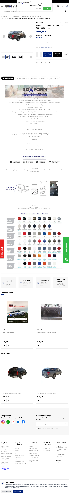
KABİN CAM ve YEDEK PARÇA (33, 461)
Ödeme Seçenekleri (22, 78)
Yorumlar (34, 78)
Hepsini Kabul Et (18, 491)
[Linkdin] (18, 422)
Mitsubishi (5, 330)
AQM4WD (39, 330)
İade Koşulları (54, 78)
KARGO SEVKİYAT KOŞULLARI (19, 458)
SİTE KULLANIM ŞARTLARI (7, 453)
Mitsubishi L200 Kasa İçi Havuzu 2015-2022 (12, 332)
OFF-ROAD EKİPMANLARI (34, 455)
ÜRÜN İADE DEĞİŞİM (19, 461)
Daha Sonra (38, 8)
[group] (17, 36)
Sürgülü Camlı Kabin (36, 16)
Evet (47, 8)
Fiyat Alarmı (49, 63)
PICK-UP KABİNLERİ (14, 16)
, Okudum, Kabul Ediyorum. (48, 428)
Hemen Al (57, 54)
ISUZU (4, 391)
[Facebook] (23, 422)
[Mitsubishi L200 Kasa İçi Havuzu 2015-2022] (17, 312)
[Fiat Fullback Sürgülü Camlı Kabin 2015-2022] (52, 373)
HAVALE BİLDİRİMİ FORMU (20, 463)
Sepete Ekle (46, 54)
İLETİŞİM (17, 448)
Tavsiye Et (39, 63)
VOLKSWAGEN (41, 23)
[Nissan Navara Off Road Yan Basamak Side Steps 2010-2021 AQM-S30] (52, 312)
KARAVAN (31, 446)
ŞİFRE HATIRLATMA (19, 453)
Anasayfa (4, 16)
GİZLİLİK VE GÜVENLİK (6, 456)
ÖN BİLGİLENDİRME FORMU (5, 447)
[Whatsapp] (8, 422)
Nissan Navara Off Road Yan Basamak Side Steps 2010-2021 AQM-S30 (51, 333)
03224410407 (59, 456)
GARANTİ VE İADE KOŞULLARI (5, 459)
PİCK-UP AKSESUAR (33, 453)
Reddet (31, 486)
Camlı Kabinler (25, 16)
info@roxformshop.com (61, 462)
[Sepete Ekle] (4, 345)
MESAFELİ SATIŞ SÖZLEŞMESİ (4, 450)
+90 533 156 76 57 (46, 450)
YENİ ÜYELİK (17, 450)
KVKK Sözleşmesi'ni (42, 428)
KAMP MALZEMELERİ (33, 458)
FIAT (38, 391)
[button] (4, 36)
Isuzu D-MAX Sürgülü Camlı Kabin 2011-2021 (12, 393)
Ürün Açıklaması (8, 78)
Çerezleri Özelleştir (6, 491)
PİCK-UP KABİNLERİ (33, 448)
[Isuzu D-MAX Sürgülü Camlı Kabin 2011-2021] (17, 373)
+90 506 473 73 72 (46, 448)
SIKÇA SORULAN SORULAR (4, 463)
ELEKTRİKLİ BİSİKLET (33, 450)
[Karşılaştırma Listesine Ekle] (7, 345)
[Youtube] (13, 422)
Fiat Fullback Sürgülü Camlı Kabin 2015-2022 (46, 393)
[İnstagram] (3, 422)
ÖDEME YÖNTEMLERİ (19, 455)
